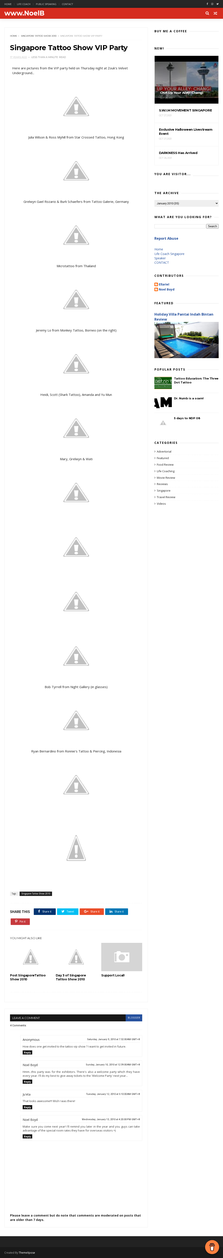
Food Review (165, 465)
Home (8, 4)
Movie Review (166, 478)
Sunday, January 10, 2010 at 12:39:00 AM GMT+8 (113, 1064)
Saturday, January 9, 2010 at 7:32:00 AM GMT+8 (113, 1039)
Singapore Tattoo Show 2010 (38, 35)
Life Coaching (165, 471)
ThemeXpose (27, 1253)
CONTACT (161, 262)
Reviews (162, 484)
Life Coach (23, 4)
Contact (67, 4)
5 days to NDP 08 (187, 418)
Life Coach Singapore (169, 254)
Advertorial (164, 451)
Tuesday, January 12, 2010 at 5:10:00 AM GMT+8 (113, 1094)
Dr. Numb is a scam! (189, 398)
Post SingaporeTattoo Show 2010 (28, 977)
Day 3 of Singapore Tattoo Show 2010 (71, 977)
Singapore (164, 490)
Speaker (160, 258)
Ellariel (164, 284)
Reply (27, 1052)
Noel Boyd (166, 289)
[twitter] (217, 4)
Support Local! (112, 975)
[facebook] (207, 4)
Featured (163, 458)
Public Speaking (46, 4)
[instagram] (212, 4)
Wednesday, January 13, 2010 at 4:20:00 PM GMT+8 (111, 1119)
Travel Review (166, 497)
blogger (134, 1018)
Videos (161, 504)
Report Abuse (166, 238)
